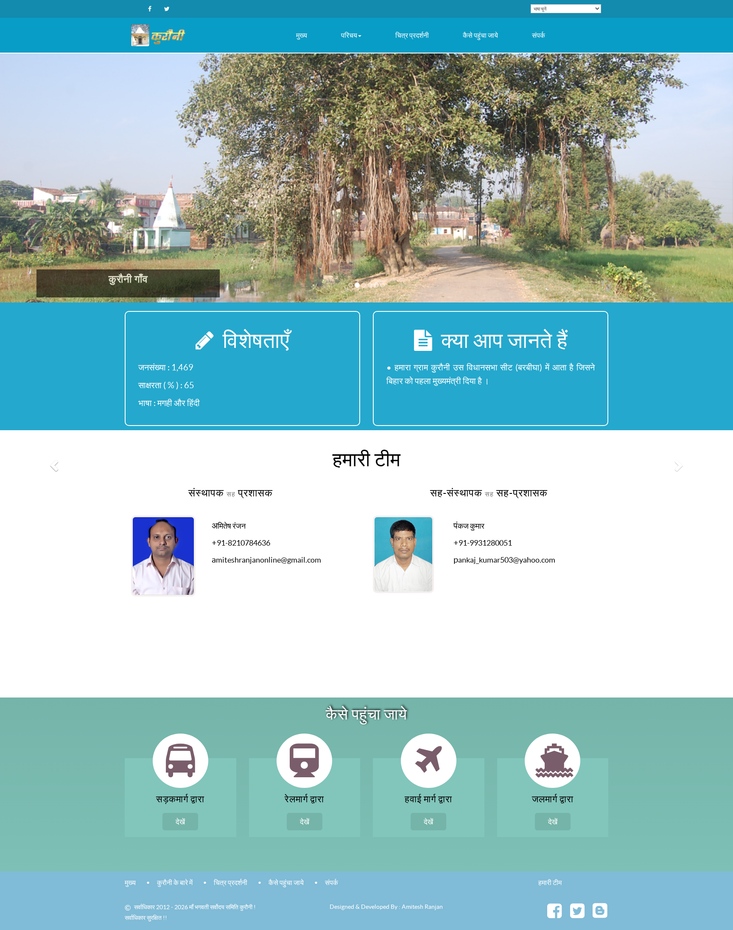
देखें (180, 822)
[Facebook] (150, 9)
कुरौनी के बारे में (175, 882)
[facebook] (554, 915)
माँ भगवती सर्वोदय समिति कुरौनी (221, 907)
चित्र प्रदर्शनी (412, 35)
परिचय (349, 35)
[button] (55, 465)
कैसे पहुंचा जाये (480, 35)
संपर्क (538, 35)
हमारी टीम (550, 882)
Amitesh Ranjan (422, 906)
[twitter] (577, 915)
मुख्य (301, 35)
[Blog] (600, 916)
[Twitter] (167, 9)
